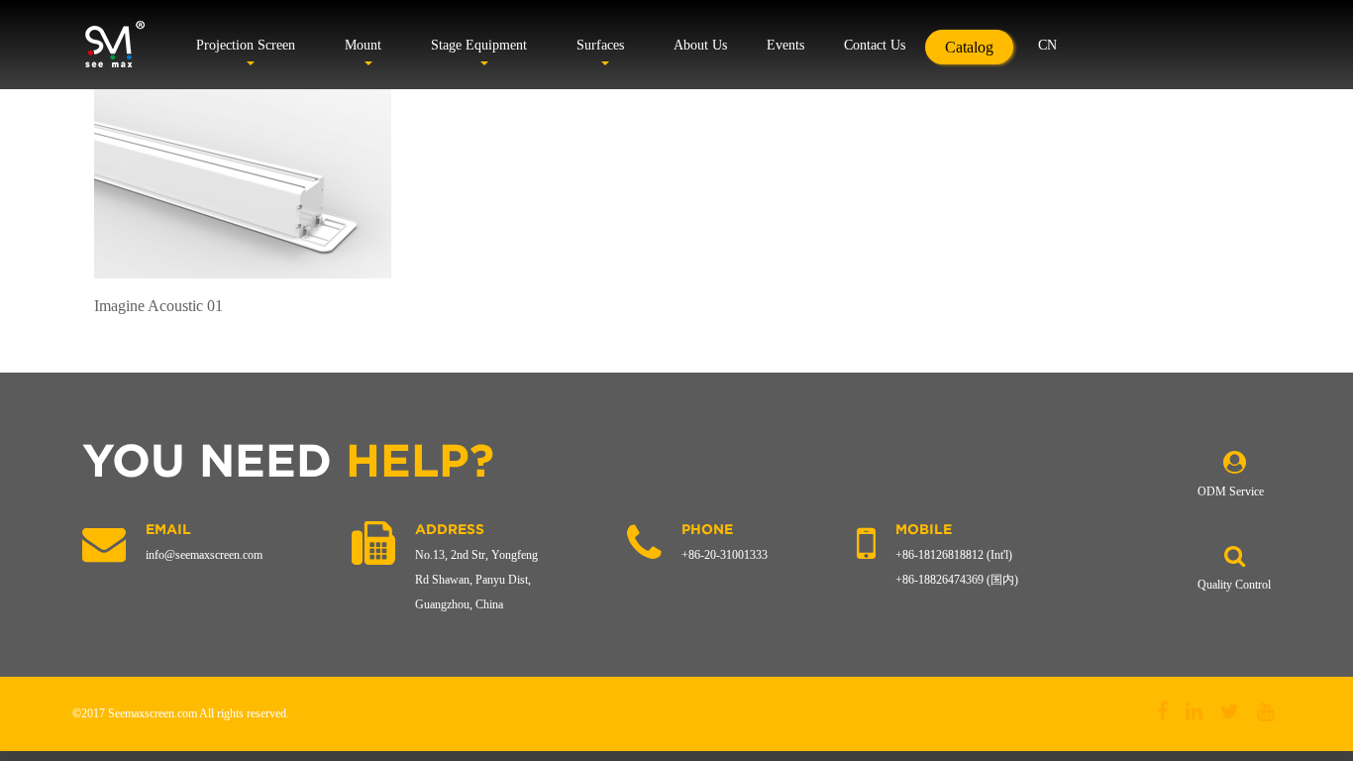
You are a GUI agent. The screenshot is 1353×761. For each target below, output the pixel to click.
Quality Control (1234, 585)
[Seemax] (114, 44)
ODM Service (1230, 491)
